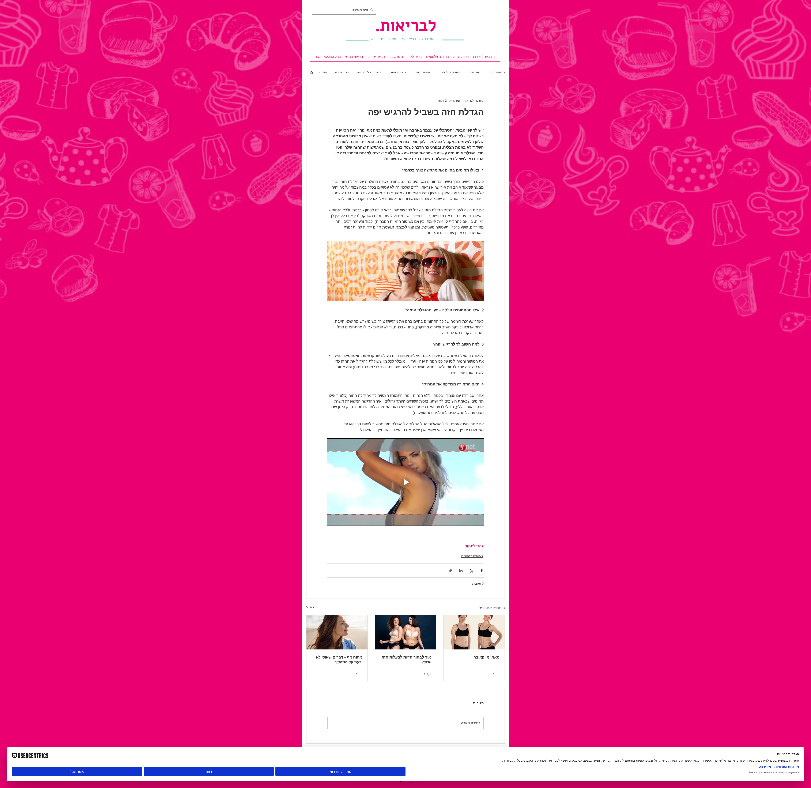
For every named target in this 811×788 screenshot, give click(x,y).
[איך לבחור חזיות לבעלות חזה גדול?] (405, 632)
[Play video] (405, 482)
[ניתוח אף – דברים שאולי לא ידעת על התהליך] (336, 632)
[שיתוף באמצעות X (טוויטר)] (471, 571)
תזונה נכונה (423, 72)
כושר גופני (474, 72)
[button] (312, 72)
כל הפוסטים (497, 72)
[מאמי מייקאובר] (474, 632)
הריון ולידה (342, 72)
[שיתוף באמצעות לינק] (451, 571)
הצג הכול (312, 607)
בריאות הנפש (399, 72)
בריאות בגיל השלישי (369, 72)
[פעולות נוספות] (329, 100)
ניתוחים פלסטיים (449, 72)
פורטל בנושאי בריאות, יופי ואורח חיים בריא (404, 38)
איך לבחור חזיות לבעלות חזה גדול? (406, 659)
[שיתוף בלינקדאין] (461, 571)
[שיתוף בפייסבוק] (482, 571)
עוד (324, 72)
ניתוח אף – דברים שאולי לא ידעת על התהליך (339, 659)
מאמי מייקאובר (486, 657)
